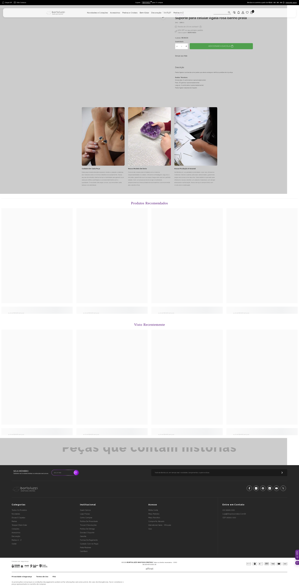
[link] (37, 309)
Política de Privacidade (143, 559)
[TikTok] (269, 488)
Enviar (76, 472)
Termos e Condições (157, 559)
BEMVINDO (192, 32)
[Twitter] (283, 488)
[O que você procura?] (222, 12)
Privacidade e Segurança (22, 576)
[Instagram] (256, 488)
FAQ (54, 576)
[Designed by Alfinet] (149, 568)
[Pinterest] (263, 488)
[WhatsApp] (297, 563)
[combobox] (220, 12)
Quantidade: (179, 41)
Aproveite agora (291, 2)
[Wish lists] (247, 12)
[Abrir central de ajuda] (297, 555)
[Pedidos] (234, 12)
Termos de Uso (42, 576)
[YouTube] (276, 488)
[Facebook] (249, 488)
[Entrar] (243, 12)
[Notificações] (238, 12)
